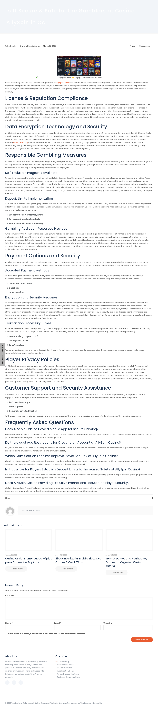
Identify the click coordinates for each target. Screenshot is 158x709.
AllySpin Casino (63, 82)
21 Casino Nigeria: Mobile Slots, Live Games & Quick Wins (78, 560)
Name (9, 623)
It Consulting (63, 661)
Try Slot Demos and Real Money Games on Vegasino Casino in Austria (126, 562)
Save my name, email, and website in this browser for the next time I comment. (47, 633)
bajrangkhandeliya (28, 46)
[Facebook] (137, 703)
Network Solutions (65, 664)
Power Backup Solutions (68, 674)
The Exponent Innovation (91, 703)
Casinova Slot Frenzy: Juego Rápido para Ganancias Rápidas (28, 560)
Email (57, 623)
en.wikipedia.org (20, 142)
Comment (11, 595)
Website (107, 623)
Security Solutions (65, 667)
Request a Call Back (2, 354)
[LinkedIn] (140, 703)
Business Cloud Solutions (68, 677)
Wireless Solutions (65, 671)
